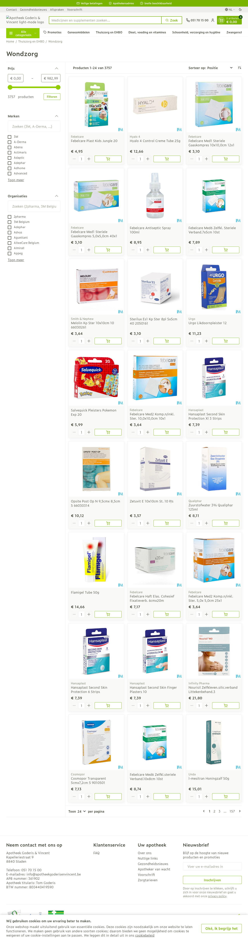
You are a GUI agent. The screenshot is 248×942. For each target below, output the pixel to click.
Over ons (145, 853)
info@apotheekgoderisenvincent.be (54, 874)
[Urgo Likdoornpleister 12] (214, 286)
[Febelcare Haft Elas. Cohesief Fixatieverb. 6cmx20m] (155, 560)
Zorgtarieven (148, 880)
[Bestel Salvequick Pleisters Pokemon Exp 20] (108, 432)
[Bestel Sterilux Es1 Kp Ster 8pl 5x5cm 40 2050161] (167, 341)
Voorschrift (74, 9)
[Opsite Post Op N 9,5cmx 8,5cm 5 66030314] (96, 469)
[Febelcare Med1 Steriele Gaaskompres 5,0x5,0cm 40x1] (96, 195)
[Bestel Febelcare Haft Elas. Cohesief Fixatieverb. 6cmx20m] (167, 614)
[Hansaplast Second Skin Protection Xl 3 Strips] (214, 378)
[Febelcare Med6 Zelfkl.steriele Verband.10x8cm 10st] (155, 742)
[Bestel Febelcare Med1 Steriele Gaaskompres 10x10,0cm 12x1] (225, 159)
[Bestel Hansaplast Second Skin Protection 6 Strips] (108, 705)
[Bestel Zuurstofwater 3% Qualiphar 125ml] (225, 523)
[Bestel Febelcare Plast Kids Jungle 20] (108, 159)
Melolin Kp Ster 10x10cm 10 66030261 (92, 324)
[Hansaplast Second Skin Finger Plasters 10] (155, 651)
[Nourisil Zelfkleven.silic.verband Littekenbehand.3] (214, 651)
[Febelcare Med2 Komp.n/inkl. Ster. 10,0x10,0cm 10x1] (155, 378)
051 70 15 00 (31, 870)
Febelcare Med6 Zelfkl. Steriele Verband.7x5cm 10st (212, 229)
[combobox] (105, 20)
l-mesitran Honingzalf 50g (209, 778)
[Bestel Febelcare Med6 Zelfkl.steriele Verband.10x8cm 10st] (167, 796)
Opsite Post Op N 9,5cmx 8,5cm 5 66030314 (95, 503)
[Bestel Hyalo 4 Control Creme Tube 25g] (167, 159)
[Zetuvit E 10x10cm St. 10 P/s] (155, 469)
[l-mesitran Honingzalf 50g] (214, 742)
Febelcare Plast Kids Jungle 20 (94, 140)
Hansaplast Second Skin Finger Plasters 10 (153, 689)
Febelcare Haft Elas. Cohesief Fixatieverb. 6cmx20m (152, 598)
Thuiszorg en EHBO (109, 32)
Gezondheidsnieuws (33, 9)
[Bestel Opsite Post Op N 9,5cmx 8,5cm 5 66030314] (108, 523)
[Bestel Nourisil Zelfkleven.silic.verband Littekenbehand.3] (225, 705)
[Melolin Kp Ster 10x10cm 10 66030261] (96, 286)
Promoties (54, 32)
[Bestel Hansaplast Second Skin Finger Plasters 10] (167, 705)
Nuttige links (148, 858)
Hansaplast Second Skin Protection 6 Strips (89, 689)
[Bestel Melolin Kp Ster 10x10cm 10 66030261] (108, 341)
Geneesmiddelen (79, 32)
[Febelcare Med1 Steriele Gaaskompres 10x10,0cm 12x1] (214, 104)
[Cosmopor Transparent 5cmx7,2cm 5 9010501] (96, 742)
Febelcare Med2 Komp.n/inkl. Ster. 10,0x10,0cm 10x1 (152, 416)
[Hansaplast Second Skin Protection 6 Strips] (96, 651)
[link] (204, 811)
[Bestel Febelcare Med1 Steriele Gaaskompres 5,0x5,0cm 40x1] (108, 250)
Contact (11, 9)
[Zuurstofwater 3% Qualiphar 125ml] (214, 469)
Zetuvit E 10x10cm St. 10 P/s (151, 501)
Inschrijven (212, 880)
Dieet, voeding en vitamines (147, 32)
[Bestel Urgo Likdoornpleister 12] (225, 341)
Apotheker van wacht (154, 869)
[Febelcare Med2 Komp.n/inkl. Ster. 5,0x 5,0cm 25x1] (214, 560)
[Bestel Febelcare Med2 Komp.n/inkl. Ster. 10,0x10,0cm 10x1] (167, 432)
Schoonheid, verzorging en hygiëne (196, 32)
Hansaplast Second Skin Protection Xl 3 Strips (207, 416)
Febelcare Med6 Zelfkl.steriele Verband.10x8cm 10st (153, 776)
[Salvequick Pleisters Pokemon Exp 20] (96, 378)
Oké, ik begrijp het (221, 928)
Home (10, 41)
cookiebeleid (144, 935)
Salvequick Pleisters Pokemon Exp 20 (93, 412)
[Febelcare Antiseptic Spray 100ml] (155, 195)
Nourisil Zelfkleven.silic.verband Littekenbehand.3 (213, 689)
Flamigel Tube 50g (85, 592)
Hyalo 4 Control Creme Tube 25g (155, 140)
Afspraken (57, 9)
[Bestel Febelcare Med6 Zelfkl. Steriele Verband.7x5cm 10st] (225, 250)
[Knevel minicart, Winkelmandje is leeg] (221, 20)
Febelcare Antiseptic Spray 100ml (150, 229)
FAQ (96, 853)
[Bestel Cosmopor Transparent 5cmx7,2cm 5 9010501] (108, 796)
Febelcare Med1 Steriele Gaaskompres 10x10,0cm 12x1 (211, 142)
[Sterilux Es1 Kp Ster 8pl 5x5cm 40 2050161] (155, 286)
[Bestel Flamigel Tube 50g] (108, 614)
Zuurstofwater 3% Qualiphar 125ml (211, 507)
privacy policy (217, 896)
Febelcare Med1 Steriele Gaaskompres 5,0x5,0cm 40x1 (94, 233)
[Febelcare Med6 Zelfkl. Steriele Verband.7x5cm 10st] (214, 195)
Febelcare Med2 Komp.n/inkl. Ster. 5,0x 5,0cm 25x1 (211, 598)
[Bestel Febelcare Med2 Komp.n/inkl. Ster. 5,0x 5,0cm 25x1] (225, 614)
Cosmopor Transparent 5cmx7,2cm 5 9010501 (88, 780)
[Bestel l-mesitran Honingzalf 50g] (225, 796)
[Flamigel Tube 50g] (96, 560)
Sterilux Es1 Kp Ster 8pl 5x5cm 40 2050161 (153, 321)
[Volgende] (239, 811)
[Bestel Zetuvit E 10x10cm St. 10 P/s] (167, 523)
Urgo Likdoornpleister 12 (208, 322)
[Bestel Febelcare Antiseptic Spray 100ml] (167, 250)
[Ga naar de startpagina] (25, 20)
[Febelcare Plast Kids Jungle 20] (96, 104)
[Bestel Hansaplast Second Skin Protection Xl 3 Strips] (225, 432)
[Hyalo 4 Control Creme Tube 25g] (155, 104)
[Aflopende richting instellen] (239, 67)
